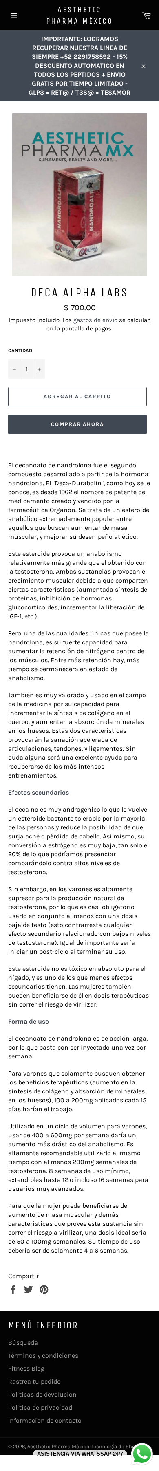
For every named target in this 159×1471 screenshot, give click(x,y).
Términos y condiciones (43, 1355)
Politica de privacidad (40, 1407)
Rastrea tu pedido (34, 1381)
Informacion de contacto (45, 1420)
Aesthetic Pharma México (79, 15)
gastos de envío (95, 320)
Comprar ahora (77, 424)
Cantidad (20, 350)
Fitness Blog (26, 1368)
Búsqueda (23, 1342)
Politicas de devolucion (42, 1394)
